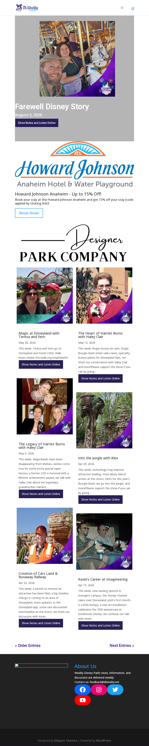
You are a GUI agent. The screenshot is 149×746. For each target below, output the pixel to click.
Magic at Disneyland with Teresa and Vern (39, 335)
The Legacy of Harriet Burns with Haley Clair (42, 446)
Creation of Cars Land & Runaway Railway (38, 575)
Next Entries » (122, 645)
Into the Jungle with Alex (98, 458)
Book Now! (29, 213)
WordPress (103, 740)
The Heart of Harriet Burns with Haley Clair (100, 335)
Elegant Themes (65, 740)
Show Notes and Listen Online (36, 122)
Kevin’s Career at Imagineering (103, 579)
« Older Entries (28, 645)
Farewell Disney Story (52, 106)
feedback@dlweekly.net (104, 682)
